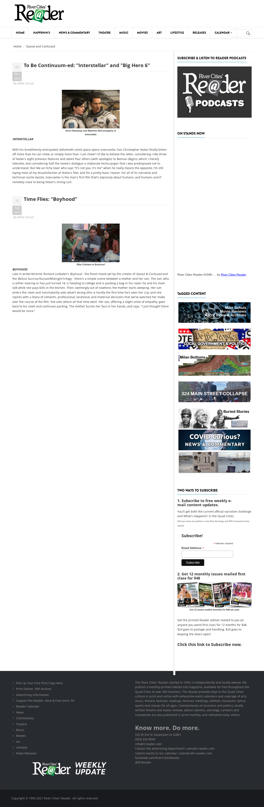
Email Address (193, 548)
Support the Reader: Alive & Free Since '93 (45, 701)
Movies (142, 33)
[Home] (39, 13)
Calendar (222, 33)
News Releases (26, 753)
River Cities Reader (233, 274)
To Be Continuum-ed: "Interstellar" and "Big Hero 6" (87, 65)
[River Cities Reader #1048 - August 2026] (214, 204)
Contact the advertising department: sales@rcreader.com (174, 748)
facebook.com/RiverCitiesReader (157, 758)
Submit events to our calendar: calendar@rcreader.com (173, 753)
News (20, 712)
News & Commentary (74, 33)
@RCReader (143, 762)
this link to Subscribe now (214, 644)
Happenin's (41, 33)
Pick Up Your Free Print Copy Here (39, 683)
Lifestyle (177, 33)
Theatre (105, 33)
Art (159, 33)
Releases (199, 33)
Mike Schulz (26, 83)
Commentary (25, 718)
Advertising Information (32, 695)
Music (123, 33)
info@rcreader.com (148, 744)
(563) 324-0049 (145, 739)
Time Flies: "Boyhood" (50, 199)
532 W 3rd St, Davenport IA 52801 (158, 735)
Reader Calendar (27, 706)
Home (20, 33)
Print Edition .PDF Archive (33, 689)
